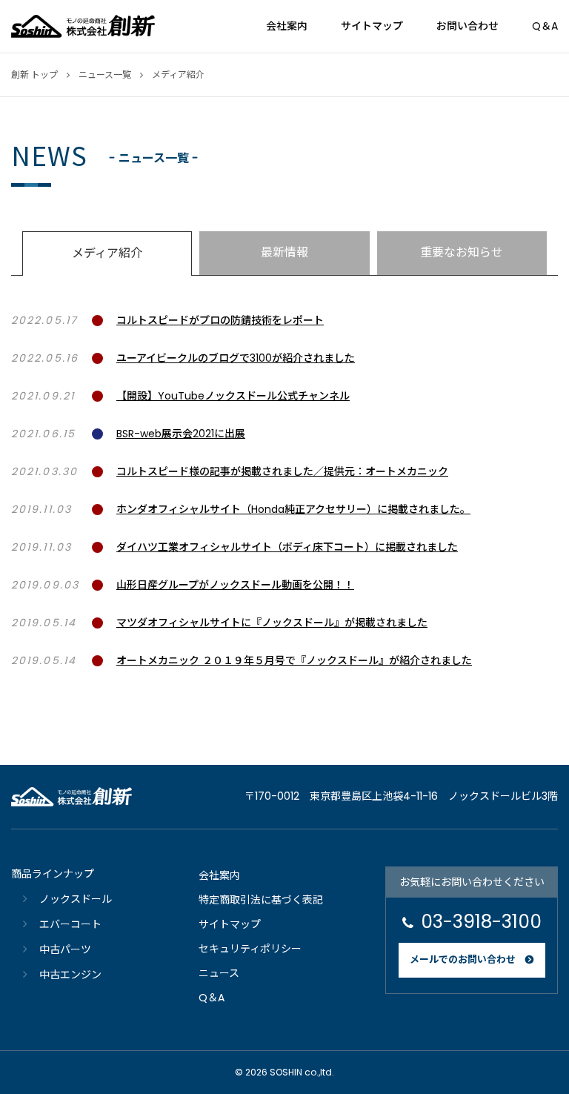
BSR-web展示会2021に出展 (180, 433)
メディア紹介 (107, 253)
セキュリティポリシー (250, 948)
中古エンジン (70, 974)
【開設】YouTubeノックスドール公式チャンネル (233, 395)
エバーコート (70, 924)
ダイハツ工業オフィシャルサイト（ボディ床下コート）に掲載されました (287, 547)
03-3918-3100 (481, 922)
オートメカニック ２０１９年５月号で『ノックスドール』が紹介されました (294, 660)
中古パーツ (65, 949)
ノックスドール (75, 899)
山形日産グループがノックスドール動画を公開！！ (235, 584)
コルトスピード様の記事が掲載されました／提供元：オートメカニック (282, 471)
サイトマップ (372, 26)
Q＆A (545, 26)
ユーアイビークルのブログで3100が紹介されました (235, 358)
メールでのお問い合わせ (463, 959)
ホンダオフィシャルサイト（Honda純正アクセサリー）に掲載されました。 (293, 509)
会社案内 (286, 26)
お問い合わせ (467, 26)
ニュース (219, 973)
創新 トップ (34, 74)
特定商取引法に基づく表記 (261, 899)
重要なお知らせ (461, 252)
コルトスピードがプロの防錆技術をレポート (220, 320)
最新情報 (284, 252)
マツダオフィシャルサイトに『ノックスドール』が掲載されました (271, 622)
